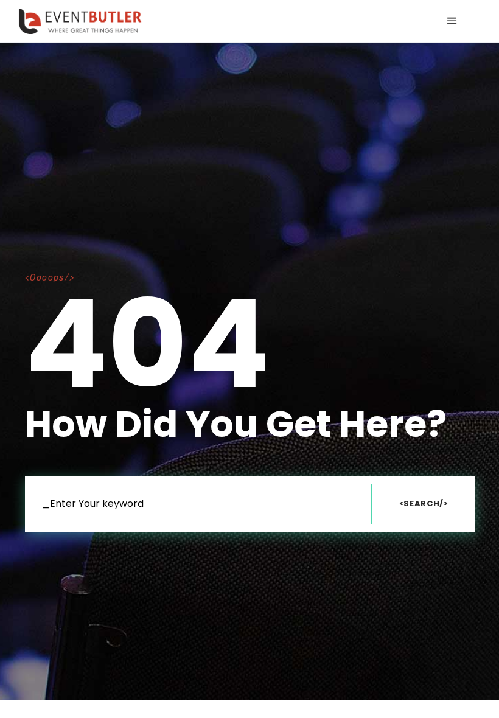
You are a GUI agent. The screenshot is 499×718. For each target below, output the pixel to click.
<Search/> (423, 503)
